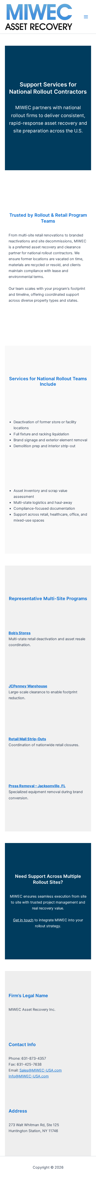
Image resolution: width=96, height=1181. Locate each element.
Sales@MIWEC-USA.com (40, 1070)
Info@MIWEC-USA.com (29, 1076)
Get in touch (23, 920)
